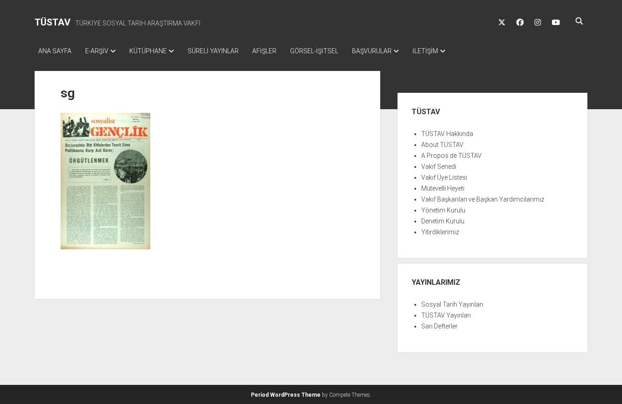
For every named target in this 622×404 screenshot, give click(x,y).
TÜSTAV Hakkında (447, 133)
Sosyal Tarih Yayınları (452, 304)
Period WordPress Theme (286, 395)
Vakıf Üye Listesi (444, 177)
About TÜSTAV (442, 144)
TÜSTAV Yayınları (446, 315)
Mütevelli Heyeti (442, 188)
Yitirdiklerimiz (440, 232)
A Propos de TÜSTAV (451, 155)
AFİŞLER (264, 51)
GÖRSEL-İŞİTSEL (314, 51)
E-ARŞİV (96, 51)
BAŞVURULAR (372, 51)
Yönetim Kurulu (443, 210)
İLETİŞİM (425, 51)
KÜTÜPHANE (148, 51)
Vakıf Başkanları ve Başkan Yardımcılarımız (482, 199)
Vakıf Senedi (438, 166)
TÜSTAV (53, 22)
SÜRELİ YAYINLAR (213, 51)
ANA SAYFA (54, 51)
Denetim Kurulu (442, 221)
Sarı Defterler (439, 326)
